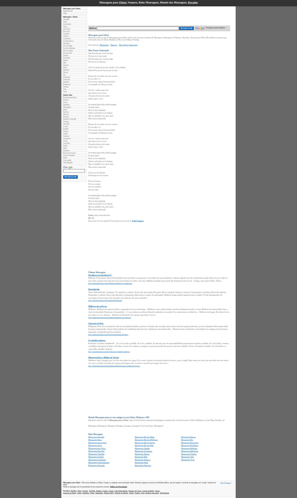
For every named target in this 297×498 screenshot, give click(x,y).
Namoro (66, 65)
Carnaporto (67, 138)
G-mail (65, 126)
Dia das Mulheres (69, 48)
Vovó (65, 92)
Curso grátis (67, 160)
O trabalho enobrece (97, 340)
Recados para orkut (152, 493)
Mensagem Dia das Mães (144, 437)
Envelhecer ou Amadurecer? (100, 275)
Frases (65, 102)
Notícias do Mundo (121, 493)
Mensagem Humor (142, 454)
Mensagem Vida (187, 457)
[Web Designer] (226, 483)
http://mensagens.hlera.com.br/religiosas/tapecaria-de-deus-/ (108, 335)
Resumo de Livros (69, 153)
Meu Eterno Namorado (128, 45)
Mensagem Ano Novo (97, 448)
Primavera (66, 77)
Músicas (66, 114)
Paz (64, 75)
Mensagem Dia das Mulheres (146, 440)
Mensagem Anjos (95, 445)
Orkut (122, 2)
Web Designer (68, 162)
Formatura (66, 58)
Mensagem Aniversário (97, 443)
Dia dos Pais (67, 53)
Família (65, 55)
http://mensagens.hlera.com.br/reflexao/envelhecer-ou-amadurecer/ (110, 283)
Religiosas (66, 84)
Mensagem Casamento (97, 460)
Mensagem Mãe (141, 457)
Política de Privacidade (118, 487)
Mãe (64, 63)
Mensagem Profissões (189, 445)
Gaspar (65, 134)
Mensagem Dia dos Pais (144, 445)
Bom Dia (66, 31)
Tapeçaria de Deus (95, 323)
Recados (193, 2)
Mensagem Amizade (96, 437)
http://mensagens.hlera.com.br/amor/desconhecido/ (105, 300)
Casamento (67, 38)
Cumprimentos (68, 41)
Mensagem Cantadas (96, 454)
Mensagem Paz (187, 440)
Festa (143, 493)
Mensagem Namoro (142, 460)
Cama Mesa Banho (121, 491)
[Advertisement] (150, 15)
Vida (64, 89)
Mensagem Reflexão (189, 448)
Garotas (65, 131)
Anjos (65, 26)
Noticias (66, 112)
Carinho (66, 36)
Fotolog (66, 121)
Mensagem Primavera (189, 443)
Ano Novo (66, 29)
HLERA (73, 491)
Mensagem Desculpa (96, 465)
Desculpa (66, 43)
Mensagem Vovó (188, 460)
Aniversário (67, 24)
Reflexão (66, 82)
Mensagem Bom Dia (96, 451)
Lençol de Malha (69, 155)
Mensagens (67, 107)
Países (65, 158)
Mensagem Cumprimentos (98, 462)
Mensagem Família (142, 448)
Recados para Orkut (69, 97)
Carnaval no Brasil (69, 493)
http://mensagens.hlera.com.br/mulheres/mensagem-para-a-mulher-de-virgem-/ (114, 366)
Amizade (66, 19)
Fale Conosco (138, 221)
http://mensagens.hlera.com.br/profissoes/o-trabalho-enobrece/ (109, 352)
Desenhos (66, 105)
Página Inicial (68, 11)
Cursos (157, 491)
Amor (65, 22)
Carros (65, 141)
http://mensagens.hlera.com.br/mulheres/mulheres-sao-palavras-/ (109, 318)
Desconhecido (94, 289)
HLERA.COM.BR (69, 119)
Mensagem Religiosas (189, 451)
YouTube (66, 124)
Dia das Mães (67, 46)
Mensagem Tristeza (188, 454)
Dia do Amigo (68, 51)
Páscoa (65, 72)
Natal (65, 67)
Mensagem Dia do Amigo (145, 443)
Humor (65, 60)
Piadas (65, 146)
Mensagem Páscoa (188, 437)
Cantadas (66, 34)
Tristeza (65, 87)
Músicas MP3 (109, 493)
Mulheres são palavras (97, 306)
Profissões (66, 79)
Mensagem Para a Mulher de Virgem (103, 357)
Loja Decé (66, 143)
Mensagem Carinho (96, 457)
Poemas (65, 100)
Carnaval (66, 136)
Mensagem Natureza (143, 465)
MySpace (66, 150)
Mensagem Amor (95, 440)
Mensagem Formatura (143, 451)
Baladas (65, 129)
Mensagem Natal (141, 462)
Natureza (66, 70)
